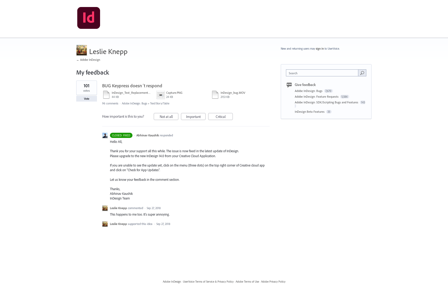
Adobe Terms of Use (247, 281)
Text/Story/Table (159, 103)
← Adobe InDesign (88, 60)
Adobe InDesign (172, 281)
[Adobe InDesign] (88, 18)
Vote (86, 99)
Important (196, 117)
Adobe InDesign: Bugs (134, 103)
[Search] (362, 72)
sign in (320, 48)
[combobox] (323, 73)
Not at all (169, 117)
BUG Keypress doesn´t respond (132, 86)
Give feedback (305, 84)
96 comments (110, 103)
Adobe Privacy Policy (273, 281)
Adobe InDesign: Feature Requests (317, 96)
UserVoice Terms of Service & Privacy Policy (208, 281)
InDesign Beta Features (310, 112)
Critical (224, 117)
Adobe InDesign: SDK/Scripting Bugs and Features (327, 102)
